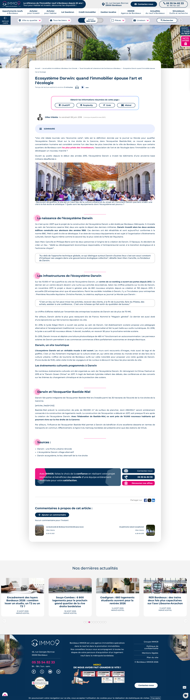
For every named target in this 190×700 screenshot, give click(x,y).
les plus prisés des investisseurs (78, 147)
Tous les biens (60, 20)
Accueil (37, 68)
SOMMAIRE (49, 129)
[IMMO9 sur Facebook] (34, 672)
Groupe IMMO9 (151, 642)
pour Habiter (50, 12)
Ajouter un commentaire (54, 515)
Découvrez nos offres (142, 483)
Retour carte (5, 22)
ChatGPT (64, 105)
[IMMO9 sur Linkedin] (58, 672)
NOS (185, 41)
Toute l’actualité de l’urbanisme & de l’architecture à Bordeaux (100, 68)
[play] (83, 87)
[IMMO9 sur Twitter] (42, 672)
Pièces (118, 20)
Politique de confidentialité (151, 647)
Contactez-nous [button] (146, 685)
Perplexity (86, 105)
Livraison (141, 20)
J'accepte (155, 698)
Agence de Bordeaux (131, 12)
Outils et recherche (178, 12)
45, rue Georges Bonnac (116, 4)
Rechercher (167, 20)
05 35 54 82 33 (145, 477)
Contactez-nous (143, 4)
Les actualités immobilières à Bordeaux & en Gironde (59, 68)
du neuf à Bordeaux (155, 12)
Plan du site (152, 657)
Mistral (126, 105)
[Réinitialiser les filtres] (180, 20)
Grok (107, 105)
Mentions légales (150, 653)
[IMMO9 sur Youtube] (50, 672)
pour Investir (33, 12)
